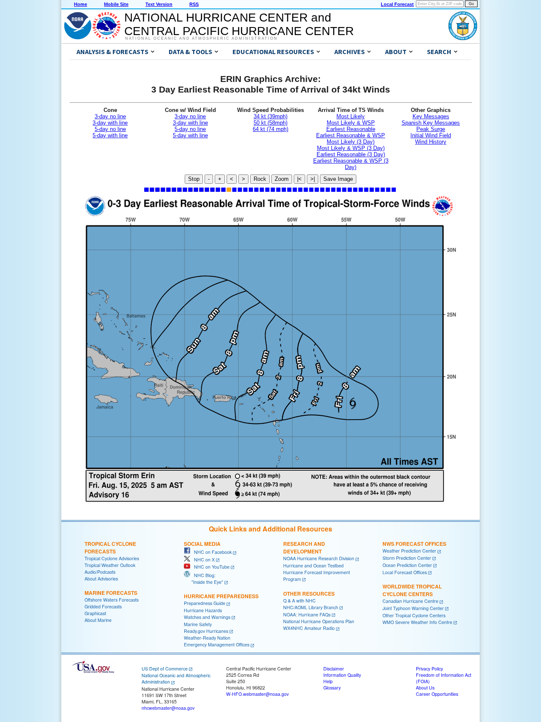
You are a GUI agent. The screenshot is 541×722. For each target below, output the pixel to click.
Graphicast (95, 613)
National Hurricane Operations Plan (318, 621)
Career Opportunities (437, 694)
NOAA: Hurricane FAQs (307, 614)
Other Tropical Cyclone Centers (414, 615)
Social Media (202, 544)
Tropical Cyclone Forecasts (110, 547)
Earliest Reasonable (350, 129)
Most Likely (350, 116)
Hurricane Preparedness (221, 596)
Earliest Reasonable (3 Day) (351, 154)
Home (80, 4)
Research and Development (304, 547)
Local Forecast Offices (405, 572)
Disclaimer (333, 668)
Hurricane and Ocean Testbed (313, 565)
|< (299, 179)
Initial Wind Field (430, 135)
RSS (194, 4)
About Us (425, 687)
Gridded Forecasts (103, 606)
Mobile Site (116, 4)
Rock (260, 179)
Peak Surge (430, 129)
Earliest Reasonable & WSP (350, 135)
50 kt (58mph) (270, 123)
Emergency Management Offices (216, 644)
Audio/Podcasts (100, 572)
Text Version (158, 4)
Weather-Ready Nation (207, 638)
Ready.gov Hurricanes (206, 631)
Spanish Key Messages (431, 123)
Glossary (332, 687)
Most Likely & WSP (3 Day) (351, 148)
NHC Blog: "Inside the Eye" (203, 578)
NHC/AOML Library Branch (310, 607)
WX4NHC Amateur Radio (309, 628)
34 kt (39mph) (270, 116)
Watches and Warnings (207, 617)
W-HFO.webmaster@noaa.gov (257, 694)
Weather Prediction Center (409, 551)
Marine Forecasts (111, 593)
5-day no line (110, 129)
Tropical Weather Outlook (110, 565)
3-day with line (110, 123)
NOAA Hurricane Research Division (318, 558)
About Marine (98, 620)
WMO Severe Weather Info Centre (417, 622)
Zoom (282, 179)
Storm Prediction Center (407, 558)
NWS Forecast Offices (414, 544)
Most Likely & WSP (351, 123)
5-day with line (110, 135)
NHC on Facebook (211, 552)
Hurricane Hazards (203, 610)
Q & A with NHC (299, 600)
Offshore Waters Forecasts (112, 600)
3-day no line (110, 116)
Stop (193, 179)
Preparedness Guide (204, 603)
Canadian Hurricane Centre (410, 601)
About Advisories (101, 578)
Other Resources (309, 593)
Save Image (338, 179)
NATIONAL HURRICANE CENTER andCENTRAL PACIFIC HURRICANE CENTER (239, 24)
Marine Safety (198, 624)
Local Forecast (397, 4)
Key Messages (431, 116)
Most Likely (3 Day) (350, 142)
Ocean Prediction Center (407, 565)
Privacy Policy (429, 668)
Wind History (430, 142)
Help (328, 681)
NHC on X (202, 559)
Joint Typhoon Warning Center (413, 608)
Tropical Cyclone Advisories (112, 558)
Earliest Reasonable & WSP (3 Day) (350, 164)
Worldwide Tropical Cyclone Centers (412, 590)
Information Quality (342, 675)
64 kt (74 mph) (270, 129)
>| (312, 179)
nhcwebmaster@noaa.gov (168, 708)
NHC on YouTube (210, 567)
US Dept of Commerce (165, 668)
